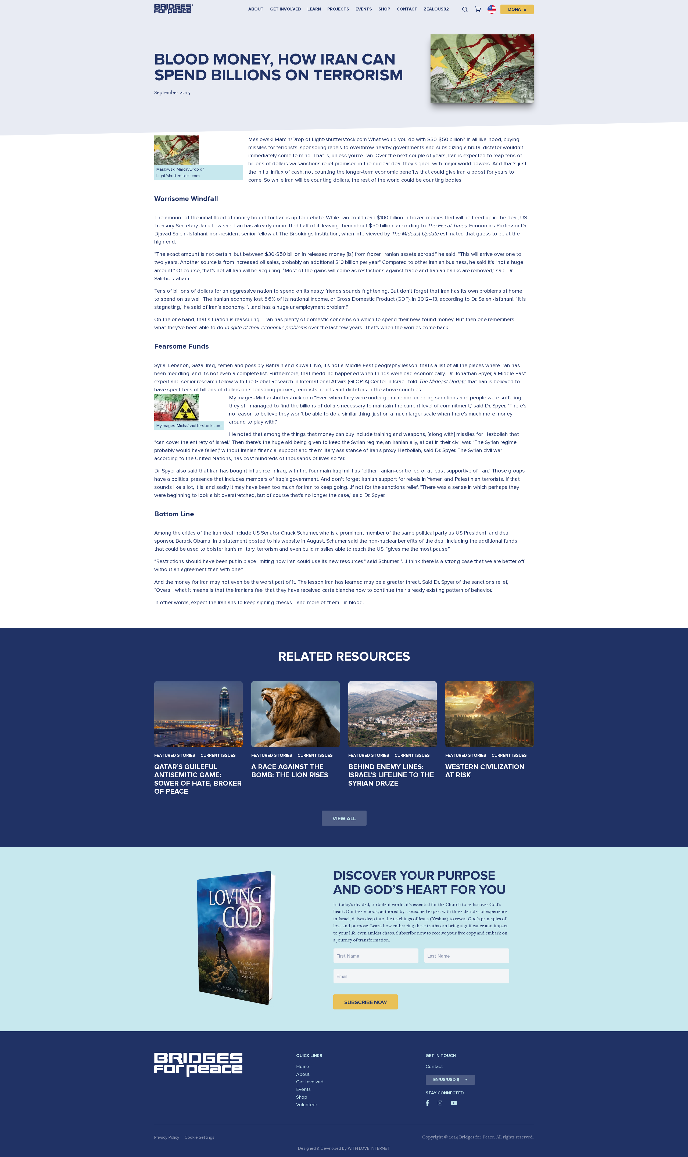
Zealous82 (436, 9)
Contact (407, 9)
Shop (384, 9)
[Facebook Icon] (427, 1103)
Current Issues (218, 755)
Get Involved (285, 9)
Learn (314, 9)
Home (302, 1066)
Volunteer (306, 1105)
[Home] (173, 9)
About (256, 9)
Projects (338, 9)
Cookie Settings (199, 1137)
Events (364, 9)
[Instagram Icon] (440, 1103)
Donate (517, 9)
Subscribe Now (365, 1002)
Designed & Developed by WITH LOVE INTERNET (344, 1148)
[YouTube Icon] (454, 1103)
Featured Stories (174, 755)
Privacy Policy (166, 1137)
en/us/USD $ (446, 1079)
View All (344, 818)
